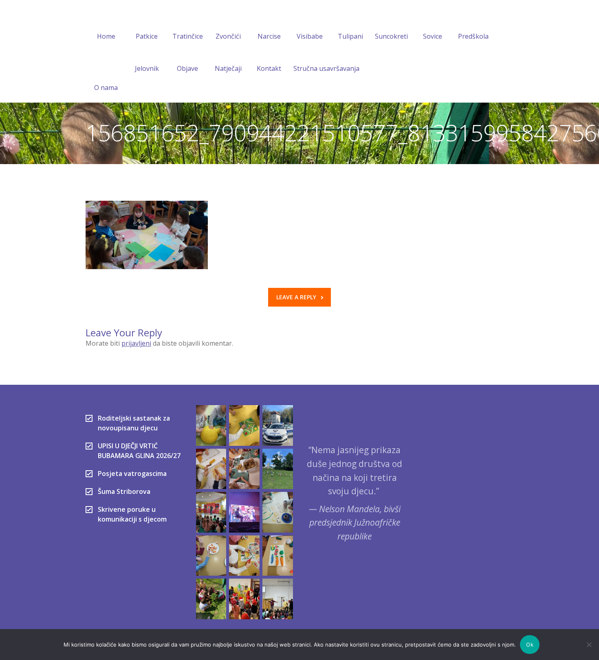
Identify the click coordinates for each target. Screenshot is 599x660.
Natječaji (228, 68)
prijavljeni (136, 343)
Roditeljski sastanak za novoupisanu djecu (134, 423)
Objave (187, 68)
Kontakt (269, 68)
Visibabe (310, 36)
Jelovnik (147, 68)
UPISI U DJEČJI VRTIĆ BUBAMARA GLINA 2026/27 (139, 450)
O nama (106, 87)
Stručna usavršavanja (326, 68)
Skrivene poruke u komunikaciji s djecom (132, 514)
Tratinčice (187, 36)
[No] (589, 644)
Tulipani (350, 36)
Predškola (473, 36)
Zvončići (228, 36)
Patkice (147, 36)
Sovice (432, 36)
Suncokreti (391, 36)
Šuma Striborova (124, 491)
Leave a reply (296, 297)
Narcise (269, 36)
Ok (529, 644)
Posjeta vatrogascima (132, 473)
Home (106, 36)
